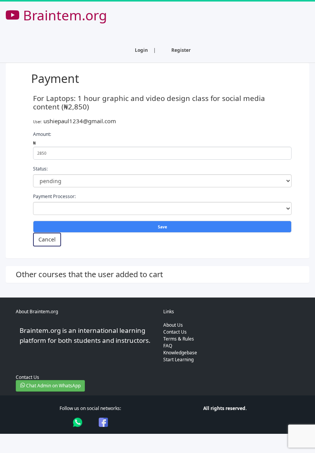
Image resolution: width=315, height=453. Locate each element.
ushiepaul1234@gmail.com (79, 121)
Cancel (47, 239)
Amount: (42, 134)
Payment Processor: (54, 196)
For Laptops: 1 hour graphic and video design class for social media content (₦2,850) (149, 102)
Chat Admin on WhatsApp (53, 385)
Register (181, 50)
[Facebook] (103, 422)
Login (141, 50)
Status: (40, 168)
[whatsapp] (77, 422)
